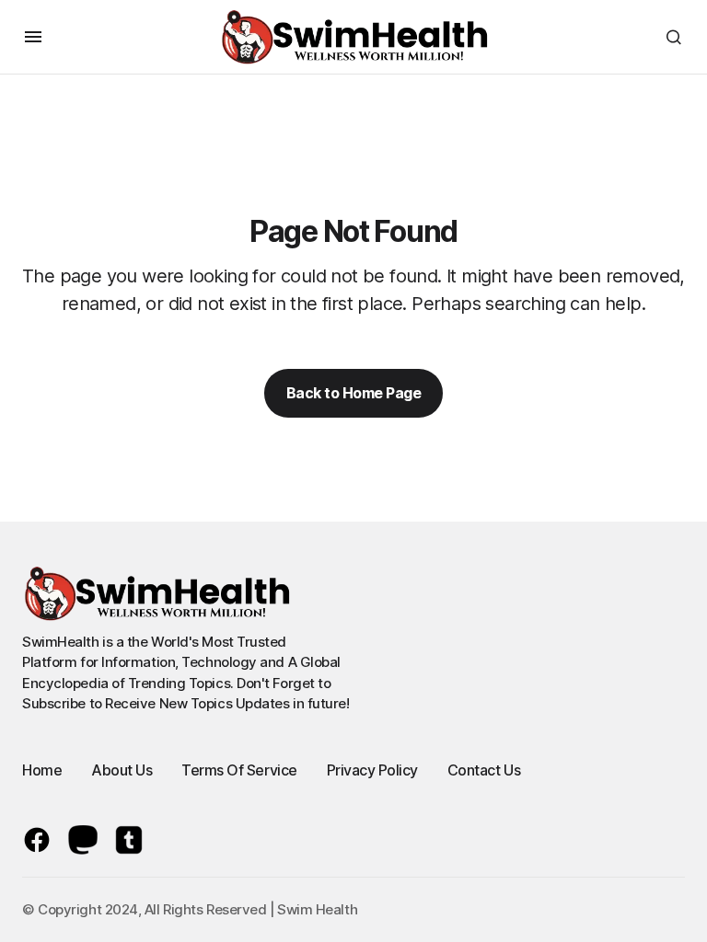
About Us (121, 770)
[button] (33, 37)
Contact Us (483, 770)
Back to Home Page (354, 393)
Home (42, 770)
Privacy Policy (372, 770)
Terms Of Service (238, 770)
